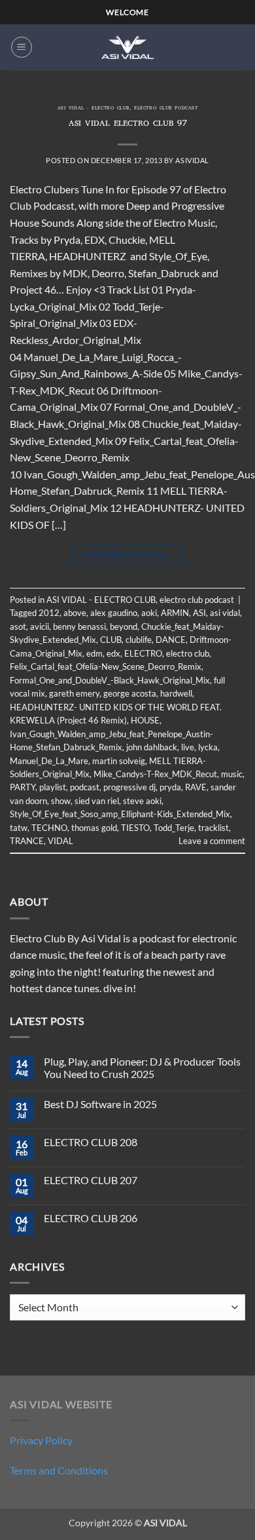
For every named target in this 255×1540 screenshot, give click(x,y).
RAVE (196, 787)
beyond (123, 626)
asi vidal (225, 612)
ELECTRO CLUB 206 (90, 1218)
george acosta (129, 693)
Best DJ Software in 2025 (100, 1104)
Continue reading (127, 554)
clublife (139, 639)
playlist (52, 787)
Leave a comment (211, 841)
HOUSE (145, 720)
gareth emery (74, 693)
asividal (192, 160)
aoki (149, 612)
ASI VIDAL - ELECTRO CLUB (93, 109)
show (61, 801)
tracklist (213, 827)
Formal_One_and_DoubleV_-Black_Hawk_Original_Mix (110, 680)
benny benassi (79, 626)
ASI (199, 612)
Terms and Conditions (59, 1470)
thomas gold (94, 827)
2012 (49, 612)
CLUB (111, 639)
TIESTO (135, 827)
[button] (21, 47)
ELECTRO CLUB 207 (90, 1180)
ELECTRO (143, 653)
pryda (170, 787)
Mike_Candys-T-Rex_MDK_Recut (155, 774)
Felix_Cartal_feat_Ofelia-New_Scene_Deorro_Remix (105, 666)
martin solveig (118, 761)
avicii (39, 626)
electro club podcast (165, 109)
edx (113, 653)
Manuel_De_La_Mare (49, 761)
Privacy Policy (41, 1440)
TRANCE (27, 841)
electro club (187, 653)
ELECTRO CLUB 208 (90, 1142)
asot (18, 626)
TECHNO (49, 827)
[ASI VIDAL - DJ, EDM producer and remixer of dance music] (127, 46)
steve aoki (142, 801)
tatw (18, 827)
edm (94, 653)
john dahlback (151, 747)
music (232, 774)
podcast (84, 787)
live (187, 747)
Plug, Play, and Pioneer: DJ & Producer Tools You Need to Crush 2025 (142, 1067)
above (74, 612)
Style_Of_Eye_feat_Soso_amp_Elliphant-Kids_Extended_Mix (120, 814)
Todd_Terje (174, 827)
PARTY (22, 787)
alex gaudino (113, 612)
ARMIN (175, 612)
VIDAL (60, 841)
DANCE (171, 639)
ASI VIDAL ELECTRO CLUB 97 (128, 124)
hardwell (176, 693)
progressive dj (129, 787)
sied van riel (97, 801)
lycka (208, 747)
